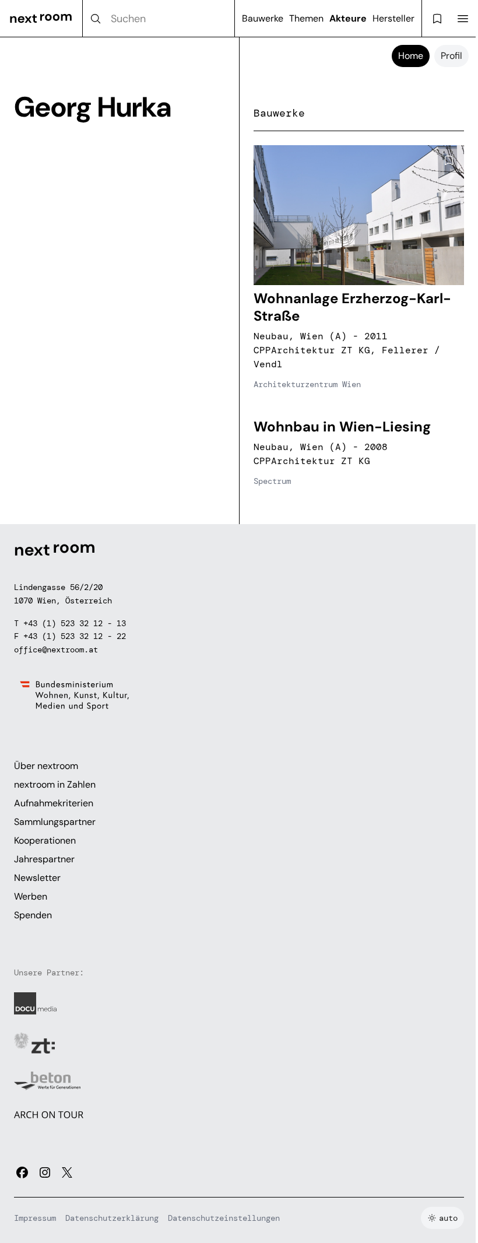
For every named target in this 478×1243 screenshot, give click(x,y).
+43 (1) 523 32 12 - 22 (74, 636)
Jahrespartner (44, 859)
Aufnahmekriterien (53, 803)
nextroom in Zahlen (55, 784)
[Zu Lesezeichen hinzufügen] (449, 160)
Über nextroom (46, 766)
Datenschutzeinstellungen (224, 1218)
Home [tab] (410, 56)
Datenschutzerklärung (112, 1218)
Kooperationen (45, 840)
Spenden (33, 915)
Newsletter (37, 878)
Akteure (348, 18)
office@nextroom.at (56, 649)
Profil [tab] (451, 56)
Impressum (35, 1218)
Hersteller (393, 18)
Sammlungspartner (55, 822)
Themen (306, 18)
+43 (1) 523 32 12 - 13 (74, 623)
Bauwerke (262, 18)
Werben (30, 896)
